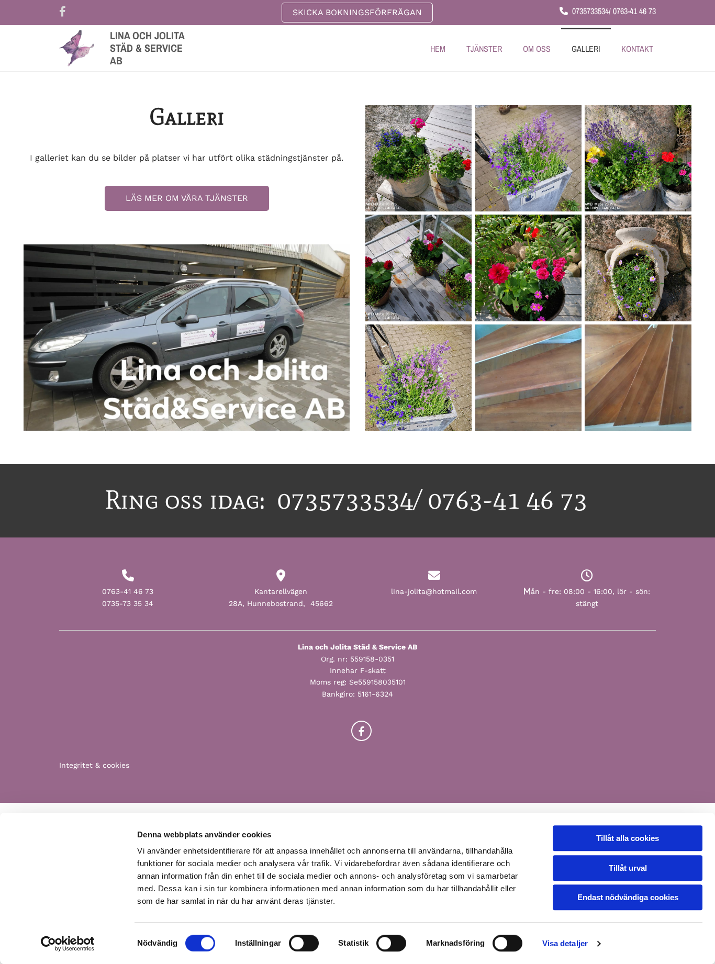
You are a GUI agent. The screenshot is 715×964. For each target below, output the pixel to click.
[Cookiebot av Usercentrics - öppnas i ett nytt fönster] (68, 943)
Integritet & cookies (94, 765)
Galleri (586, 48)
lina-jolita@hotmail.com (434, 591)
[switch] (304, 943)
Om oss (537, 48)
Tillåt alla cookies (627, 838)
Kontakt (637, 48)
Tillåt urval (628, 868)
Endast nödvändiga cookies (627, 897)
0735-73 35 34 (127, 603)
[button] (357, 13)
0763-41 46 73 (127, 591)
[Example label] (361, 731)
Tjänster (484, 48)
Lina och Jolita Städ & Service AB (147, 48)
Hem (437, 48)
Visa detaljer (565, 943)
